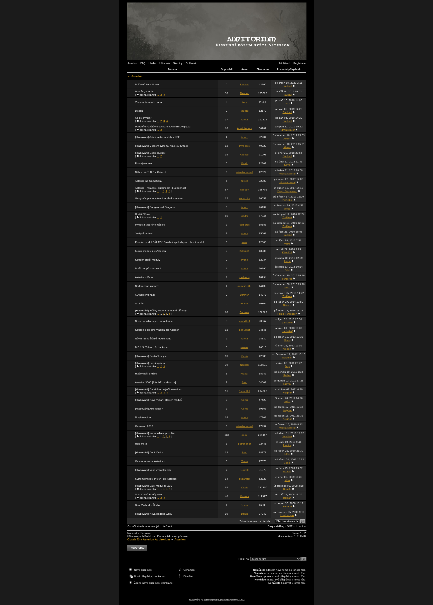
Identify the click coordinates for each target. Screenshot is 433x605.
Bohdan (287, 506)
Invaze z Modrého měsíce (150, 224)
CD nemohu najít (145, 294)
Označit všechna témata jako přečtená (150, 526)
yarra (244, 242)
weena (244, 347)
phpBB (215, 599)
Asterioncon (156, 408)
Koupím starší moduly (147, 259)
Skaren (244, 303)
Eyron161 (244, 391)
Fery (287, 366)
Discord (139, 110)
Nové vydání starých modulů (166, 399)
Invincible (244, 145)
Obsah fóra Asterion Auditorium (148, 539)
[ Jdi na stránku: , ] (162, 128)
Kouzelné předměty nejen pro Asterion (157, 329)
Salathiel (287, 357)
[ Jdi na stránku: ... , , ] (160, 189)
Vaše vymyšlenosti (160, 470)
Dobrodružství (158, 152)
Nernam (244, 93)
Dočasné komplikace (147, 84)
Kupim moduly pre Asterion (150, 251)
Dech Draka (156, 452)
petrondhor (244, 443)
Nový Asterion (143, 417)
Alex (244, 102)
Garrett (245, 470)
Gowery (244, 496)
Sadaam (244, 312)
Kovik (244, 163)
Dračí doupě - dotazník (148, 268)
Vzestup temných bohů (148, 102)
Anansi (287, 471)
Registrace (299, 63)
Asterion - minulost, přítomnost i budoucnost (160, 187)
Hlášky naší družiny (146, 373)
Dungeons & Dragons (162, 207)
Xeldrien (287, 436)
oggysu (287, 383)
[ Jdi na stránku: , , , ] (152, 119)
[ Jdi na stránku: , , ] (150, 93)
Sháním (139, 303)
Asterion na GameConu (148, 180)
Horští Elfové (142, 214)
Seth (244, 382)
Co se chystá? (143, 117)
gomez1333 (244, 286)
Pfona (244, 259)
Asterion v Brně (144, 277)
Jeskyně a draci (144, 233)
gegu (245, 435)
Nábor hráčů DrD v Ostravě (150, 172)
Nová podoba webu (161, 513)
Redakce (146, 533)
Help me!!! (141, 443)
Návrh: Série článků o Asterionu (153, 338)
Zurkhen (287, 217)
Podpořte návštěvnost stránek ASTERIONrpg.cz (162, 126)
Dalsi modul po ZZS (161, 485)
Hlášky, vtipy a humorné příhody (168, 310)
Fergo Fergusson (287, 191)
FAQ (142, 63)
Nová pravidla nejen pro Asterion (154, 321)
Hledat (152, 63)
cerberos (245, 224)
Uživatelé (164, 63)
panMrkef (244, 321)
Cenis (287, 340)
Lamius (287, 445)
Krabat (244, 373)
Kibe (287, 270)
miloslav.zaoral (244, 172)
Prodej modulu (143, 163)
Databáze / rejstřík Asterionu (166, 389)
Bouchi (287, 489)
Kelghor (287, 392)
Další (303, 536)
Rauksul (244, 84)
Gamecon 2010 (144, 426)
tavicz (244, 119)
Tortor (244, 461)
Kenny (244, 505)
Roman (287, 497)
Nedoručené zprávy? (147, 286)
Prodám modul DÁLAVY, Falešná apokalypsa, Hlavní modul (169, 242)
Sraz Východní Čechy (147, 505)
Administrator (244, 128)
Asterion (132, 63)
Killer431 (245, 251)
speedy (244, 189)
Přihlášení (284, 63)
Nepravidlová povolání (162, 433)
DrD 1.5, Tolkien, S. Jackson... (152, 347)
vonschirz (244, 198)
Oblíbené (191, 63)
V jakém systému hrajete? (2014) (169, 145)
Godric (244, 216)
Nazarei (244, 364)
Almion (287, 138)
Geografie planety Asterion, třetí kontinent (159, 198)
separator (244, 478)
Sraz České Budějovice (148, 494)
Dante (244, 513)
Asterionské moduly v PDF (164, 137)
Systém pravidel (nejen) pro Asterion (156, 478)
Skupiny (177, 63)
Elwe (287, 454)
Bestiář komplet (158, 356)
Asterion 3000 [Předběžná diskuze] (155, 382)
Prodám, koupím (144, 91)
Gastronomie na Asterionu (150, 461)
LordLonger (287, 515)
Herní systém (157, 363)
